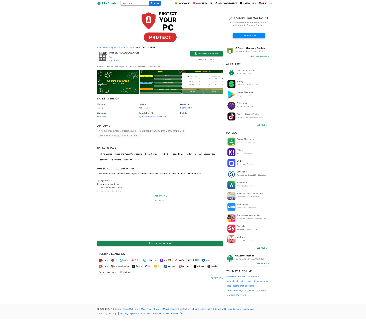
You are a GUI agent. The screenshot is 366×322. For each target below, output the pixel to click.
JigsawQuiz (248, 309)
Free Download (258, 56)
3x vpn (139, 266)
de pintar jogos (261, 281)
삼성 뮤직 (168, 260)
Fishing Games (105, 154)
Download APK (208, 53)
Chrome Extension (200, 309)
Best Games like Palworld (110, 160)
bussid (214, 266)
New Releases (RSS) (175, 313)
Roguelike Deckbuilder (182, 154)
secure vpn (152, 260)
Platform (128, 160)
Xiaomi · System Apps (107, 313)
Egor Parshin (115, 60)
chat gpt (127, 272)
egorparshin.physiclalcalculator (153, 116)
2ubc (228, 286)
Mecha (198, 154)
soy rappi (186, 266)
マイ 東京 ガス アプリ (236, 295)
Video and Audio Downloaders (128, 154)
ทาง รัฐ (181, 260)
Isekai (137, 160)
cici (149, 266)
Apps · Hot (233, 64)
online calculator (121, 266)
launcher (172, 266)
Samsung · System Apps (130, 313)
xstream (200, 266)
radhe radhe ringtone (236, 290)
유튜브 (137, 260)
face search (253, 276)
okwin (105, 266)
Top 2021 (164, 154)
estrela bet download (236, 276)
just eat (251, 290)
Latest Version (108, 98)
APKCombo (102, 47)
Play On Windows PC (206, 59)
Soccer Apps (209, 154)
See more (216, 278)
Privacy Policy (153, 309)
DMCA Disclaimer (170, 309)
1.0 (100, 107)
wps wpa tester (109, 272)
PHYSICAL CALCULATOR (124, 52)
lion (159, 266)
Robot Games (151, 154)
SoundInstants (234, 309)
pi (116, 260)
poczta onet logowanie (243, 286)
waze (125, 260)
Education (102, 116)
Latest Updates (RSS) (154, 313)
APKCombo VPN (218, 309)
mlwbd (105, 260)
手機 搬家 (195, 260)
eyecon (209, 260)
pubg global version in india (239, 281)
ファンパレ (261, 290)
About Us (127, 309)
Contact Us (185, 309)
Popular (232, 132)
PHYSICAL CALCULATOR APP (115, 168)
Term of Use (139, 309)
